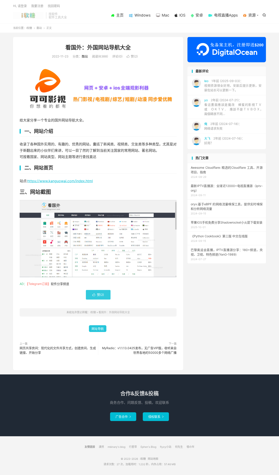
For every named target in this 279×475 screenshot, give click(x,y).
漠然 (101, 446)
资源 (252, 15)
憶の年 (190, 446)
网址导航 (98, 328)
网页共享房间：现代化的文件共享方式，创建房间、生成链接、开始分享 (58, 350)
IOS (182, 15)
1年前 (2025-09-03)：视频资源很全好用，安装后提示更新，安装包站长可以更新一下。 (233, 85)
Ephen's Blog (148, 446)
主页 (120, 15)
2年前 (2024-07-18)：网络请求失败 (223, 126)
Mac (165, 15)
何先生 (179, 446)
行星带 (133, 446)
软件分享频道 (60, 284)
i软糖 (28, 15)
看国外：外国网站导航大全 (98, 47)
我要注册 (37, 6)
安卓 (199, 15)
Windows (142, 15)
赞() (132, 56)
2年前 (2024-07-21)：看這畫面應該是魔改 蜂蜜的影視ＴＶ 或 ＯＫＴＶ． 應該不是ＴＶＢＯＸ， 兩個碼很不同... (234, 107)
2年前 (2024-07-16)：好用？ (224, 140)
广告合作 (123, 416)
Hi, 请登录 (20, 6)
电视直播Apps (226, 15)
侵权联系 (155, 416)
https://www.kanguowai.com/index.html (60, 181)
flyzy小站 (165, 446)
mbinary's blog (116, 446)
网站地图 (153, 458)
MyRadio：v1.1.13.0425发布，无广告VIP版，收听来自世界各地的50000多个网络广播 (139, 350)
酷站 (39, 28)
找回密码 (54, 6)
